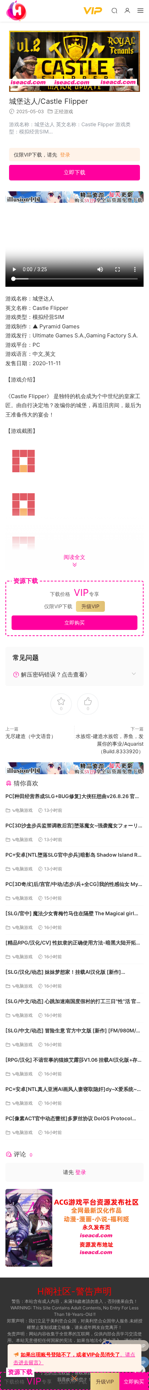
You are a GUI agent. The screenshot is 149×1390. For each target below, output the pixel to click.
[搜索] (114, 10)
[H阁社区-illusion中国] (16, 11)
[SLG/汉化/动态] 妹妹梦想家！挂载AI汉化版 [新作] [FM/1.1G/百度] (63, 972)
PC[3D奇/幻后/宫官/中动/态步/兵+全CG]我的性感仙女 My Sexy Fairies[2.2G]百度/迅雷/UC (71, 884)
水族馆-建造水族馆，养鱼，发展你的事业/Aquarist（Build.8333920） (110, 743)
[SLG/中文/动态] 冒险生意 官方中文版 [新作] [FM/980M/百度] (73, 1031)
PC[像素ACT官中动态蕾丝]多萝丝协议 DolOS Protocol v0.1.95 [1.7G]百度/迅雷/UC (68, 1119)
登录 (65, 154)
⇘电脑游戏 (22, 810)
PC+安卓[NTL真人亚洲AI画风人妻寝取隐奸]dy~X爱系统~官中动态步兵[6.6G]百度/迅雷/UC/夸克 (73, 1089)
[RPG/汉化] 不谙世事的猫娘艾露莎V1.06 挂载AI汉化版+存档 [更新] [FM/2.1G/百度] (73, 1060)
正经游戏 (63, 111)
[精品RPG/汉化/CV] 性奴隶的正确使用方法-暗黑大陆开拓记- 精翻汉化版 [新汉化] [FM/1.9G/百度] (74, 943)
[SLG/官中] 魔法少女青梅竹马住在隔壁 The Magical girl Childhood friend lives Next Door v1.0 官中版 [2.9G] (69, 914)
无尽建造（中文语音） (30, 736)
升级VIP (90, 606)
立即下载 (74, 172)
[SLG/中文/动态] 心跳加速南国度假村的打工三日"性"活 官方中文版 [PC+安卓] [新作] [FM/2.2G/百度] (73, 1002)
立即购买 (74, 622)
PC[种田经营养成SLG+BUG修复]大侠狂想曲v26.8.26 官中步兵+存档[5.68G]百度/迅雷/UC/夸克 (72, 797)
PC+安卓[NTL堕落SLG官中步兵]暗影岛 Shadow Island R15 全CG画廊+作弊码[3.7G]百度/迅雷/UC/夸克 (74, 855)
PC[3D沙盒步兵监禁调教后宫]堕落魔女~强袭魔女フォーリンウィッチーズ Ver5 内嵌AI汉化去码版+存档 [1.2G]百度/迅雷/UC (74, 826)
